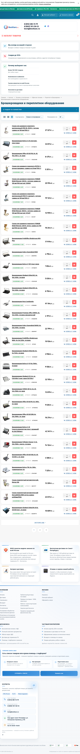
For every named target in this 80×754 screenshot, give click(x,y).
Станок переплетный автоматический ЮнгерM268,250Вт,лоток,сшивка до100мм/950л (25, 495)
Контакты (3, 605)
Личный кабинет (47, 597)
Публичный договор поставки (27, 595)
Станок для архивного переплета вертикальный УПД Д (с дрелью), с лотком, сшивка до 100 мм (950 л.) (26, 196)
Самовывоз (3, 600)
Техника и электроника (22, 97)
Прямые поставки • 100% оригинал (28, 600)
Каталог (11, 97)
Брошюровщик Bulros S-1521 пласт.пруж (25, 264)
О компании (4, 608)
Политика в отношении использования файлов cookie (7, 617)
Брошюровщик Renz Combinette (23, 301)
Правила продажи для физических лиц (27, 612)
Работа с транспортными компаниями (28, 604)
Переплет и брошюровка (52, 97)
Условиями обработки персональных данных (7, 611)
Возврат (2, 603)
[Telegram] (45, 26)
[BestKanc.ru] (10, 27)
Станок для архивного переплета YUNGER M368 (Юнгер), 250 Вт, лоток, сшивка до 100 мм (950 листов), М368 (26, 226)
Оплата (2, 595)
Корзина (45, 595)
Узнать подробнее (45, 4)
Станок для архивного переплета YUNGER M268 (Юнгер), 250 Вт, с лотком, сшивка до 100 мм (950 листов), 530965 (26, 181)
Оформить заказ (47, 600)
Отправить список (21, 673)
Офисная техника (37, 97)
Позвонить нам (59, 673)
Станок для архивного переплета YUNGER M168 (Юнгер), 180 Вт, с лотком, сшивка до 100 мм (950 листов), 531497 (26, 211)
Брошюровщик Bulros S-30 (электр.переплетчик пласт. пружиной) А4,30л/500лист (25, 429)
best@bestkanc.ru (32, 29)
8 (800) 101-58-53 (31, 26)
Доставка (3, 597)
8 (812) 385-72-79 (31, 24)
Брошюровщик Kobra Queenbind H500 (25, 252)
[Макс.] (48, 26)
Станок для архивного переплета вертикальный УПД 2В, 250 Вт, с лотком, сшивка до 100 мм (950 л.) (25, 128)
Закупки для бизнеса (27, 608)
